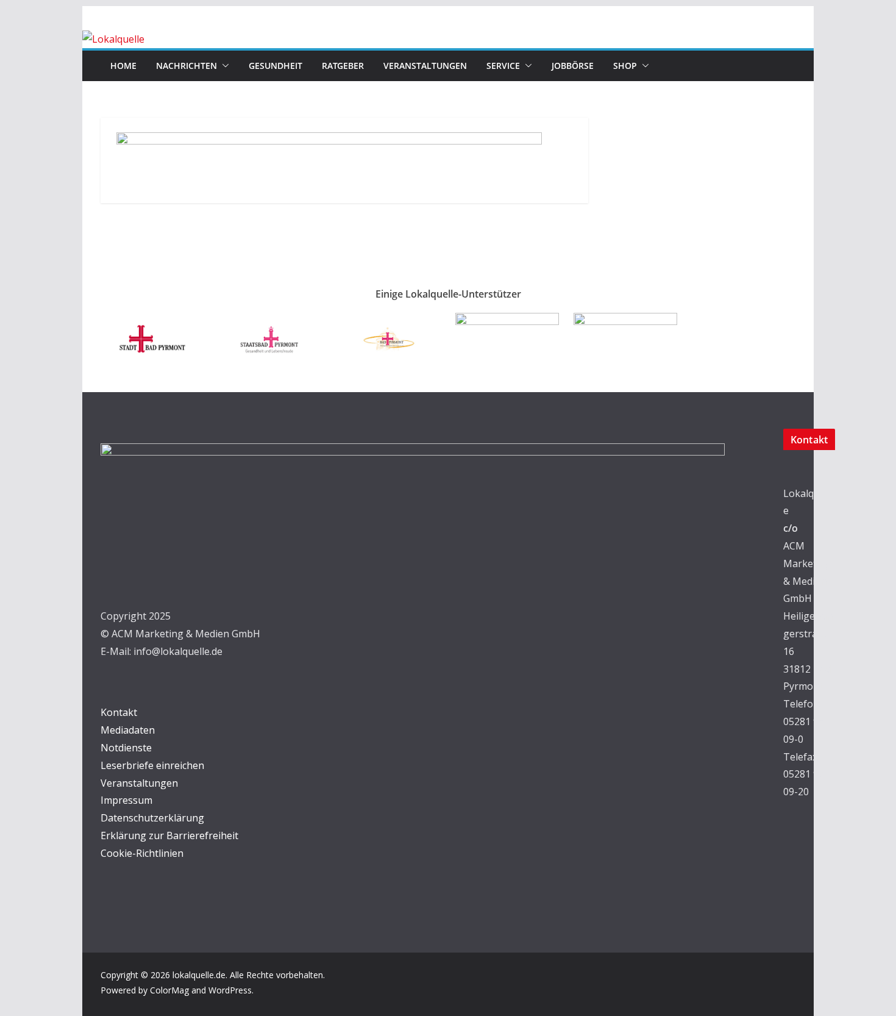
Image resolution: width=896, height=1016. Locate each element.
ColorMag (169, 990)
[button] (223, 65)
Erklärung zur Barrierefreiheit (169, 835)
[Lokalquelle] (113, 39)
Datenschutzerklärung (152, 818)
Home (123, 65)
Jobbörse (573, 65)
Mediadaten (128, 730)
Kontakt (119, 712)
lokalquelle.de (199, 975)
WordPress (230, 990)
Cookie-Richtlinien (142, 853)
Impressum (126, 800)
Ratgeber (343, 65)
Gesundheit (275, 65)
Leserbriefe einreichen (152, 765)
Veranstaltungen (425, 65)
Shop (625, 65)
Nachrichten (186, 65)
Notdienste (126, 747)
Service (503, 65)
